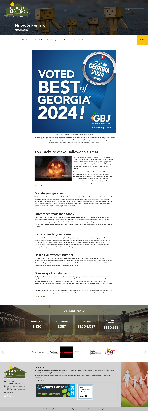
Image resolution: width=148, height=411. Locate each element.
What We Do (39, 40)
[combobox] (134, 10)
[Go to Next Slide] (145, 352)
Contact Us (10, 392)
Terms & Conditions (80, 409)
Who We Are (26, 40)
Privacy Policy (70, 409)
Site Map (90, 409)
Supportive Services (80, 40)
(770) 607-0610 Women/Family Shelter (16, 387)
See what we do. (39, 380)
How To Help (51, 40)
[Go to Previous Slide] (2, 352)
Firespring (102, 409)
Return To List (40, 296)
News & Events (65, 40)
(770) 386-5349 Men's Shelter (16, 390)
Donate (142, 40)
